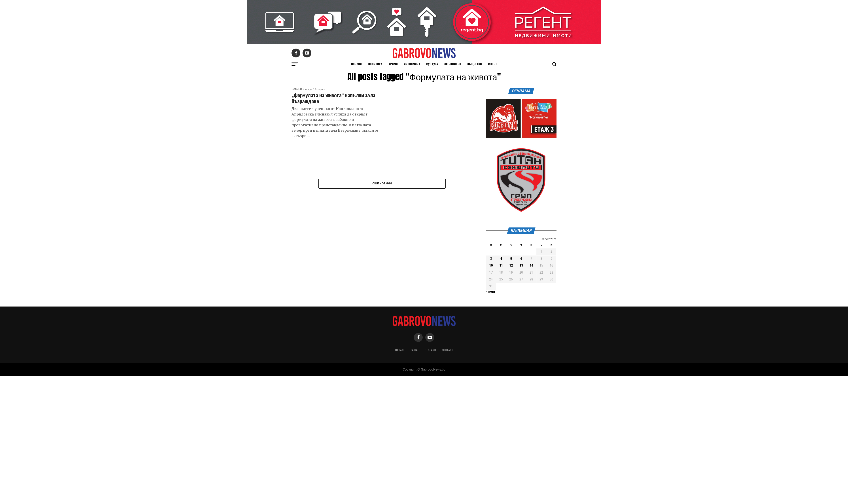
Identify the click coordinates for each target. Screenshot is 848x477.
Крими (393, 64)
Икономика (412, 64)
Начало (400, 350)
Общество (474, 64)
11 (501, 265)
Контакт (447, 350)
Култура (432, 64)
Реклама (430, 350)
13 (521, 265)
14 (531, 265)
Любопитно (452, 64)
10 (491, 265)
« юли (490, 291)
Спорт (492, 64)
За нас (415, 350)
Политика (375, 64)
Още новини (382, 183)
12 (511, 265)
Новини (356, 64)
